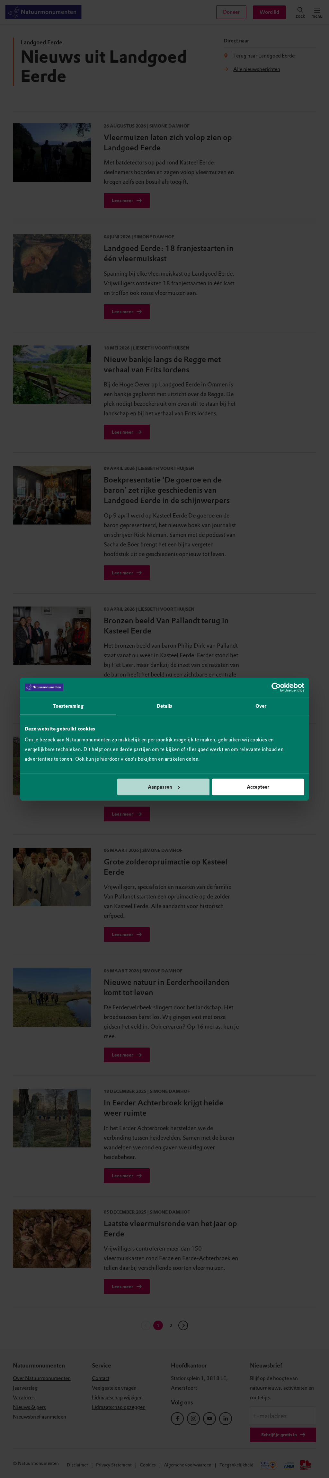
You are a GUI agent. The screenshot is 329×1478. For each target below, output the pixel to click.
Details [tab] (165, 706)
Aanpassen (160, 787)
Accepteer (258, 787)
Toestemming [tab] (68, 706)
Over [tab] (260, 706)
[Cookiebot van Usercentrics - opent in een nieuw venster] (276, 687)
